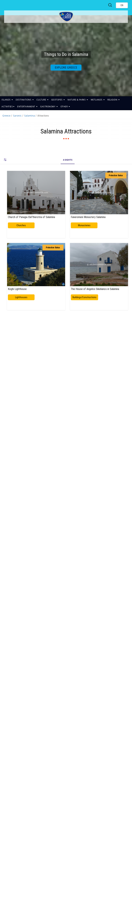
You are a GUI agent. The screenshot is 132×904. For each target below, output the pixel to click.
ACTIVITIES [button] (7, 106)
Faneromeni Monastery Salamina (88, 217)
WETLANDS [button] (97, 99)
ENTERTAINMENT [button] (26, 106)
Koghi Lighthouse (17, 289)
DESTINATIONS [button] (24, 99)
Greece (6, 115)
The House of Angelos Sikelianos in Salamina (95, 289)
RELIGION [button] (112, 99)
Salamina (29, 115)
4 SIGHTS (67, 159)
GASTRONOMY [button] (48, 106)
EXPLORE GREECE (66, 67)
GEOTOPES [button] (57, 99)
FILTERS (5, 159)
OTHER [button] (64, 106)
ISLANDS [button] (6, 99)
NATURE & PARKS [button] (77, 99)
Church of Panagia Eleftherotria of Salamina (31, 217)
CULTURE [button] (41, 99)
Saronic (17, 115)
